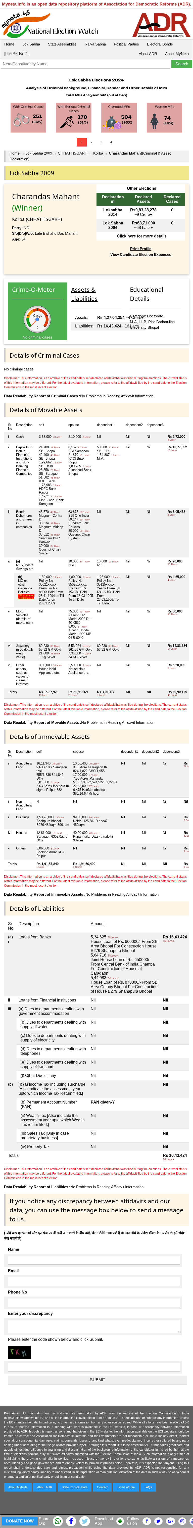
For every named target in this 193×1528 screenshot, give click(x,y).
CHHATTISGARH (72, 153)
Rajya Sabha (95, 44)
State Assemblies (62, 44)
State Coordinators (74, 1487)
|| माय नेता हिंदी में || (17, 54)
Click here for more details (142, 236)
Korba (98, 153)
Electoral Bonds (160, 44)
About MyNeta (177, 54)
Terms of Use (126, 1487)
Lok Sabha (31, 44)
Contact (102, 1487)
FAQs (148, 1487)
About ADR (148, 54)
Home (9, 44)
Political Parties (126, 44)
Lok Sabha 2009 (38, 153)
